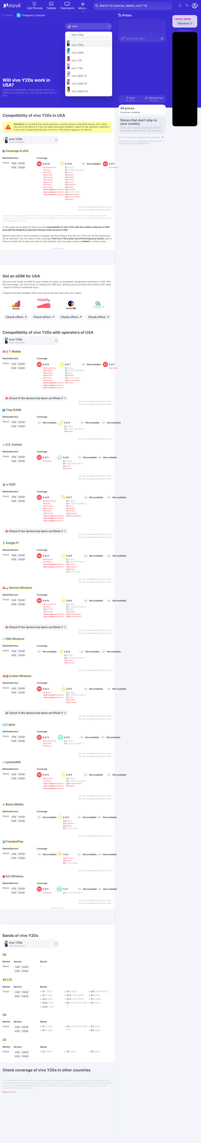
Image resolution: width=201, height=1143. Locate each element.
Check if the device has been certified (34, 398)
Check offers (14, 317)
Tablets (51, 8)
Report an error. (9, 1092)
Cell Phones (35, 8)
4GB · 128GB (18, 163)
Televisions (67, 8)
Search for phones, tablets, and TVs (123, 5)
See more (183, 23)
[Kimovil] (12, 5)
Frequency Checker (25, 15)
